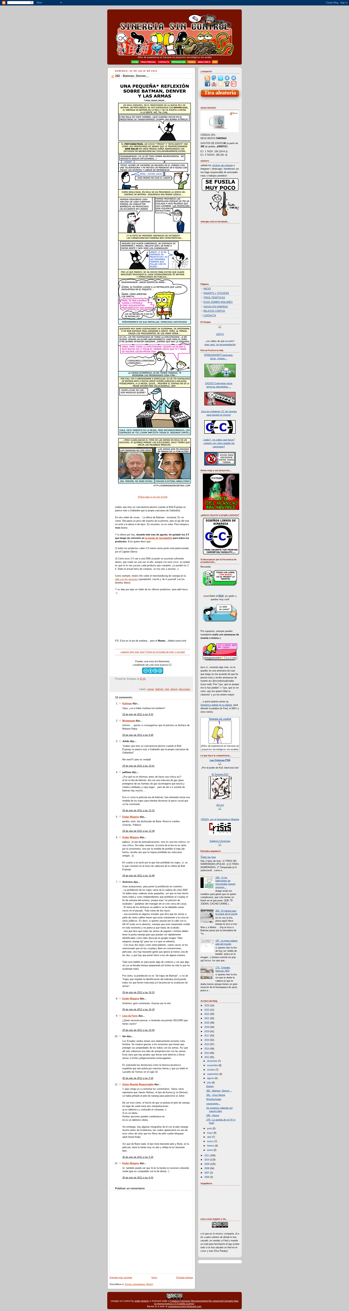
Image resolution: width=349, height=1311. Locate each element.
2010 (207, 1159)
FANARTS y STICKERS (216, 293)
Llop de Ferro (130, 1016)
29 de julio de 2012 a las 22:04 (138, 1030)
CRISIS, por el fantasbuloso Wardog (220, 819)
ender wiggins (142, 1301)
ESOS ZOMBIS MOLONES (218, 302)
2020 (207, 1023)
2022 (207, 1014)
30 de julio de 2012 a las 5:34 (137, 1157)
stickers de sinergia (222, 165)
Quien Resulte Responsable (137, 1084)
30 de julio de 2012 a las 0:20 (137, 1078)
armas (150, 689)
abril (209, 1137)
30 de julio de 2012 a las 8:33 (137, 1177)
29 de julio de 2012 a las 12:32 (138, 810)
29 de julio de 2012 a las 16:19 (138, 1009)
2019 (207, 1027)
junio (210, 1128)
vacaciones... (213, 1103)
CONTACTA (209, 315)
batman (159, 689)
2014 (207, 1048)
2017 (207, 1035)
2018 (207, 1031)
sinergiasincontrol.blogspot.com (184, 1306)
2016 (207, 1040)
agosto (211, 1078)
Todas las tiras (208, 857)
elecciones (184, 689)
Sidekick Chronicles (220, 841)
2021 (207, 1018)
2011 (207, 1155)
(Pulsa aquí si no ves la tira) (152, 497)
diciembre (212, 1061)
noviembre (213, 1065)
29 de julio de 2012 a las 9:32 (137, 714)
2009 (207, 1164)
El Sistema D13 (220, 774)
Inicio (154, 1277)
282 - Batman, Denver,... (132, 76)
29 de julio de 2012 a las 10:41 (138, 766)
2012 (207, 1057)
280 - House (212, 1115)
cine (167, 689)
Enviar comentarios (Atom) (139, 1284)
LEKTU (220, 334)
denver (174, 689)
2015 (207, 1044)
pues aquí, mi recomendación (220, 344)
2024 (207, 1005)
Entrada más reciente (121, 1277)
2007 (207, 1173)
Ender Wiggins (130, 817)
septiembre (213, 1074)
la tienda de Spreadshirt (158, 538)
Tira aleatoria (220, 92)
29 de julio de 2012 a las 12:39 (138, 831)
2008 (207, 1168)
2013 (207, 1053)
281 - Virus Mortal (215, 1095)
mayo (210, 1133)
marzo (210, 1141)
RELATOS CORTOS (214, 311)
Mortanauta (128, 721)
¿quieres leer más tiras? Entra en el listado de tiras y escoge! (152, 652)
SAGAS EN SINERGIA (215, 306)
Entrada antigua (184, 1277)
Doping (210, 1086)
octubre (211, 1069)
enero (210, 1150)
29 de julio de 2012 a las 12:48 (138, 875)
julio (209, 1082)
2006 (207, 1177)
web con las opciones (126, 579)
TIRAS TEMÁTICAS (214, 297)
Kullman (127, 703)
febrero (211, 1145)
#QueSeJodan (213, 1099)
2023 (207, 1010)
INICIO (207, 288)
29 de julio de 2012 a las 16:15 (138, 992)
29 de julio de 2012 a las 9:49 (137, 735)
